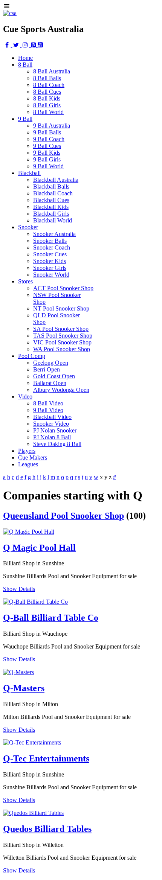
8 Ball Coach (48, 85)
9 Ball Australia (51, 125)
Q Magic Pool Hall (39, 548)
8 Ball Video (48, 403)
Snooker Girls (49, 268)
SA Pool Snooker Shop (61, 329)
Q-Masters (23, 688)
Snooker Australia (54, 234)
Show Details (19, 589)
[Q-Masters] (18, 672)
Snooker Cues (50, 254)
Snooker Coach (51, 247)
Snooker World (51, 274)
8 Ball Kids (46, 98)
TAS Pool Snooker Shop (62, 335)
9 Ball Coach (48, 139)
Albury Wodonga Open (61, 390)
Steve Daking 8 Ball (57, 444)
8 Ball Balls (47, 78)
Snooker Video (51, 423)
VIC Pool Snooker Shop (62, 342)
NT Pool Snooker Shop (61, 308)
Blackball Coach (53, 193)
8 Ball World (48, 112)
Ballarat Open (49, 383)
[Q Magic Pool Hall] (28, 531)
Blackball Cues (51, 200)
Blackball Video (52, 417)
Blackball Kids (51, 207)
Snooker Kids (49, 261)
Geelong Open (50, 362)
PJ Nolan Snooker (54, 430)
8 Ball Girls (47, 105)
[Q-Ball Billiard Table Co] (35, 601)
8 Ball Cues (47, 91)
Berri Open (46, 369)
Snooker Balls (50, 241)
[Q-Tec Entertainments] (32, 742)
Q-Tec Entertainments (46, 758)
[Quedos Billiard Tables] (33, 813)
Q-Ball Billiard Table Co (50, 618)
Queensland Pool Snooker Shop (63, 516)
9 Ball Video (48, 410)
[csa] (10, 13)
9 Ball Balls (47, 132)
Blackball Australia (55, 180)
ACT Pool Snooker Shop (63, 288)
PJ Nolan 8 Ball (52, 437)
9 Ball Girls (47, 159)
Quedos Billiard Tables (47, 829)
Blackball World (52, 220)
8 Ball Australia (51, 71)
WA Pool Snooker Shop (61, 349)
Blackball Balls (51, 186)
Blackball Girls (51, 213)
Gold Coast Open (54, 376)
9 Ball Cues (47, 146)
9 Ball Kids (46, 152)
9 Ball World (48, 166)
